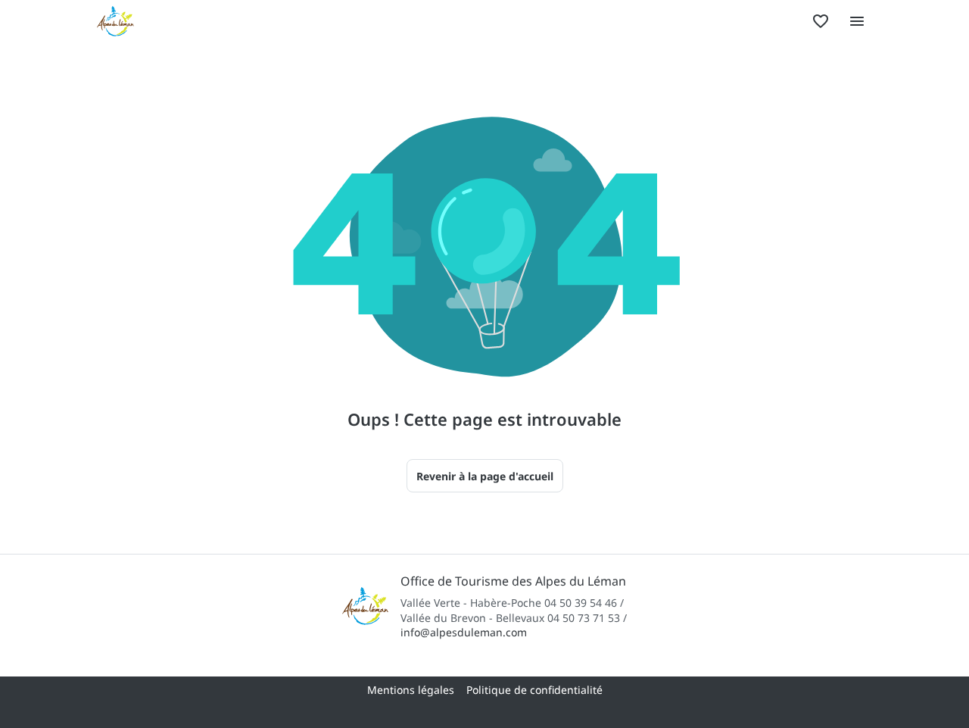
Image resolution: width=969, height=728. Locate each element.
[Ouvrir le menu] (857, 21)
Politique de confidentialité (534, 690)
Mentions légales (410, 690)
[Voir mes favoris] (820, 21)
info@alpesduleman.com (463, 632)
